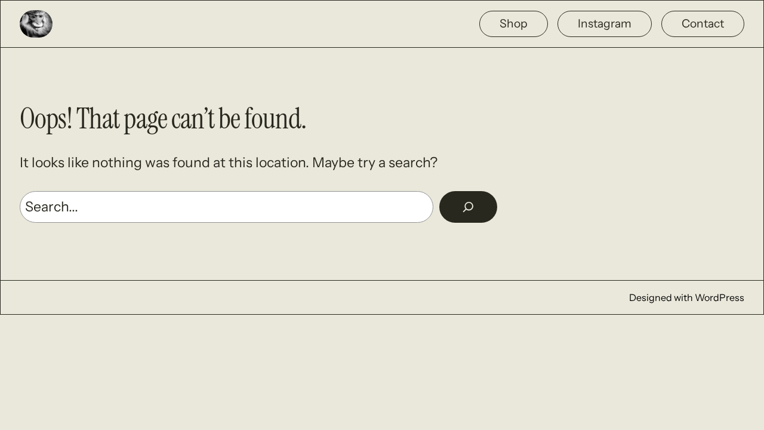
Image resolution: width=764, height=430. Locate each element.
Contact (703, 23)
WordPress (719, 297)
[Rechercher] (468, 207)
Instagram (604, 23)
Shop (514, 23)
